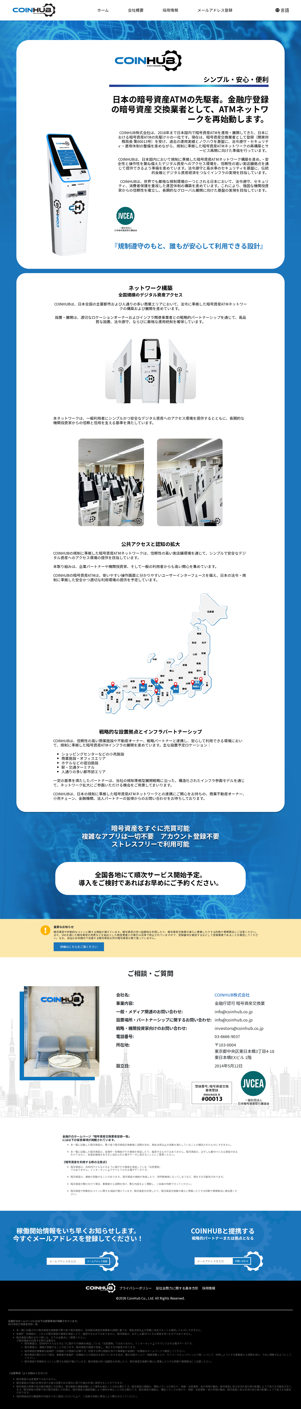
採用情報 (170, 10)
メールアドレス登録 (214, 10)
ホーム (103, 10)
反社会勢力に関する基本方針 (177, 1288)
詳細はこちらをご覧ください (78, 947)
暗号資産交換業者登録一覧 (23, 1324)
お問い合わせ (241, 1261)
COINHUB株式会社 (232, 995)
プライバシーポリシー (135, 1288)
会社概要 (136, 10)
